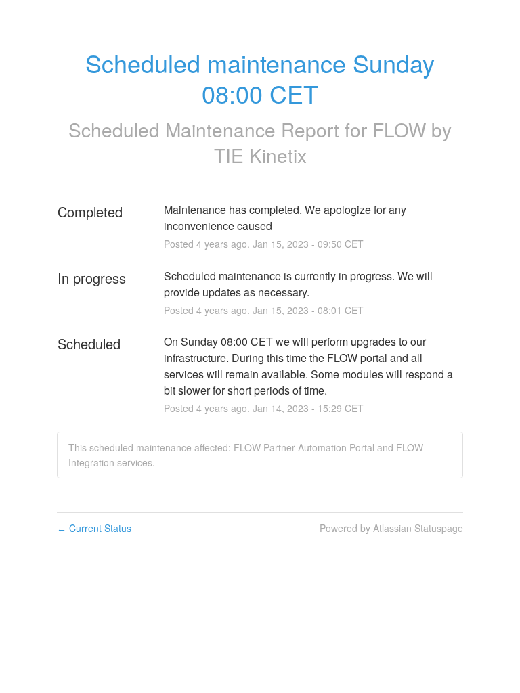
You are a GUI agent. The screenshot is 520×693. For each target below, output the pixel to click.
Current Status (94, 528)
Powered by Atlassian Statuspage (391, 528)
